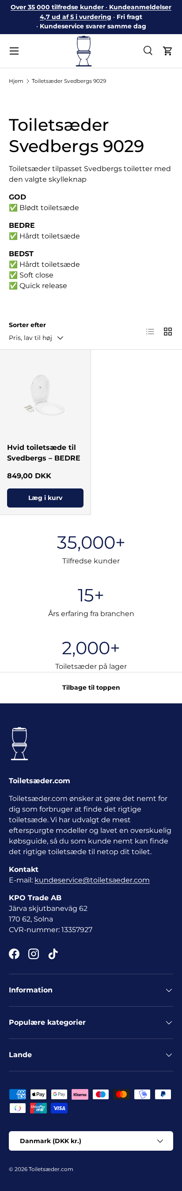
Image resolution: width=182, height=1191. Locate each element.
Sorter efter (27, 325)
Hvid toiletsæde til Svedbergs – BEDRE (43, 452)
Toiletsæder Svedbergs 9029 (69, 81)
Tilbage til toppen (91, 687)
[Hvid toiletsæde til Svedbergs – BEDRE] (45, 395)
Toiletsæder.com (51, 1169)
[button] (168, 51)
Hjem (16, 81)
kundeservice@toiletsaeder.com (92, 880)
